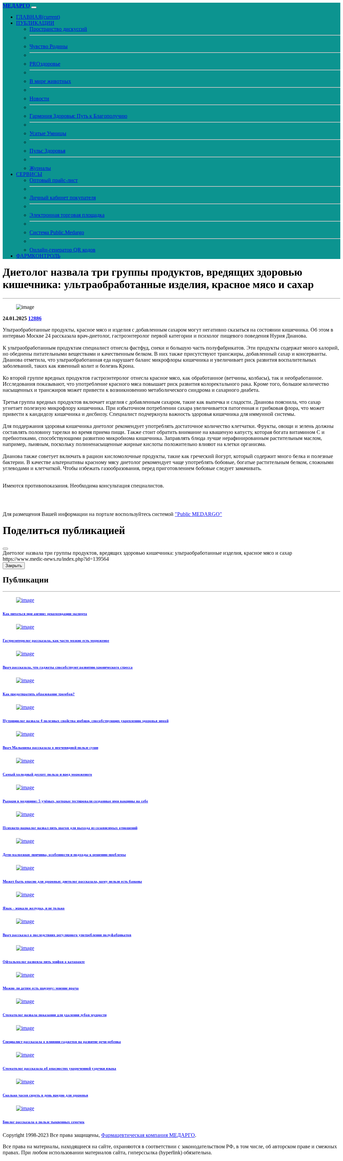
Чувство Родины (48, 46)
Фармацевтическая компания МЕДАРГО (148, 1135)
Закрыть (13, 565)
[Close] (5, 549)
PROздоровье (44, 64)
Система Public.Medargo (56, 232)
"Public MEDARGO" (198, 514)
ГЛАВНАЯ (38, 17)
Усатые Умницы (47, 133)
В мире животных (50, 81)
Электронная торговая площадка (67, 215)
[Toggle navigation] (34, 7)
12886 (35, 318)
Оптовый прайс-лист (53, 180)
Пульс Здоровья (47, 151)
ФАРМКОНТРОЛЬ (38, 256)
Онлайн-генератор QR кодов (62, 250)
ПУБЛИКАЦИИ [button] (35, 23)
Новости (39, 98)
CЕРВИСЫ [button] (29, 174)
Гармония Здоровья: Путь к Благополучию (78, 116)
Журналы (40, 168)
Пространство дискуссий (58, 29)
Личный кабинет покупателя (62, 197)
